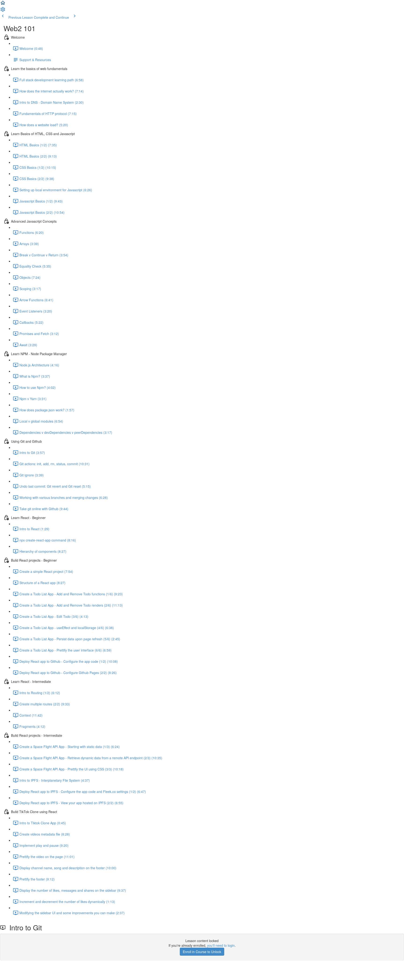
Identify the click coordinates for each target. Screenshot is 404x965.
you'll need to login (221, 945)
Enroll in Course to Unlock (202, 951)
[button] (3, 4)
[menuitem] (3, 10)
